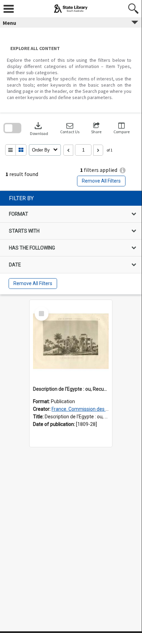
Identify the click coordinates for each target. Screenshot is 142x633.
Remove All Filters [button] (101, 181)
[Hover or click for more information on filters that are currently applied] (122, 170)
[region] (71, 242)
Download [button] (39, 128)
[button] (70, 128)
